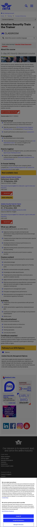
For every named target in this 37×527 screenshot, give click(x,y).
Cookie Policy (5, 497)
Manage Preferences (18, 524)
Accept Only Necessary (18, 520)
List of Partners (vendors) (8, 511)
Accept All (18, 516)
